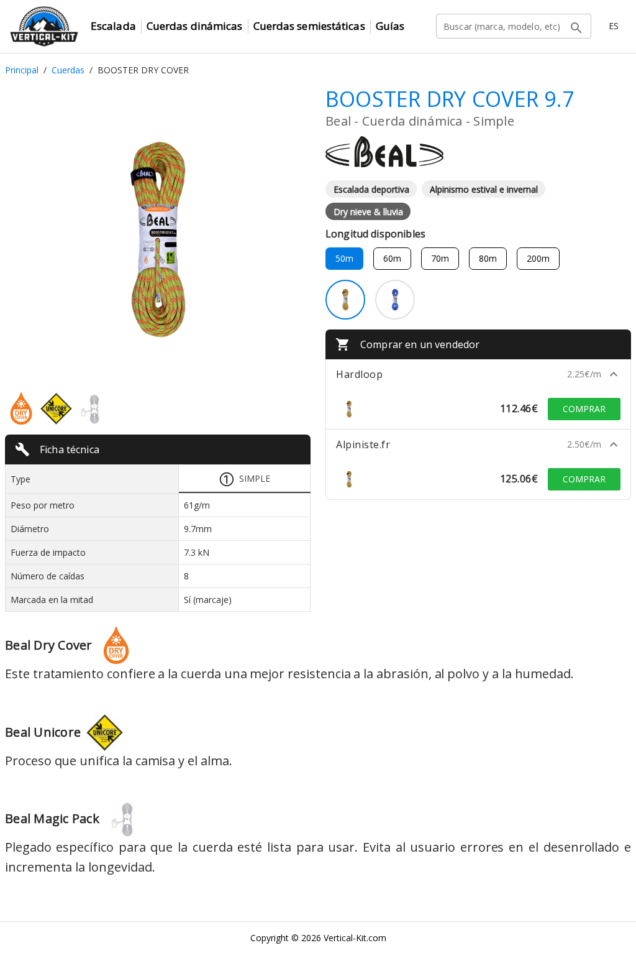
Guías (390, 26)
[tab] (245, 479)
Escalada (113, 26)
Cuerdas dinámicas (195, 26)
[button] (478, 374)
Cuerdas (68, 70)
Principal (22, 70)
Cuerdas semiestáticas (309, 26)
